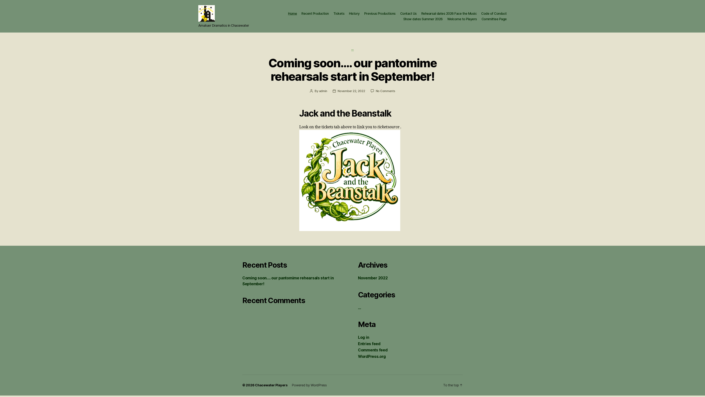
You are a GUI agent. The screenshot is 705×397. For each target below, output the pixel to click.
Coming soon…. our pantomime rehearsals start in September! (352, 69)
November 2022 (373, 278)
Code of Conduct (494, 13)
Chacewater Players (271, 385)
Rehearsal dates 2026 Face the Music (449, 13)
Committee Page (494, 19)
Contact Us (408, 13)
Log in (363, 337)
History (354, 13)
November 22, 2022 (351, 91)
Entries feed (369, 343)
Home (292, 13)
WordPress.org (372, 356)
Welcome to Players (462, 19)
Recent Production (315, 13)
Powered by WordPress (309, 385)
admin (323, 91)
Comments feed (373, 350)
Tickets (339, 13)
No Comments (385, 91)
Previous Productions (380, 13)
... (352, 49)
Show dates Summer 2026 (423, 19)
